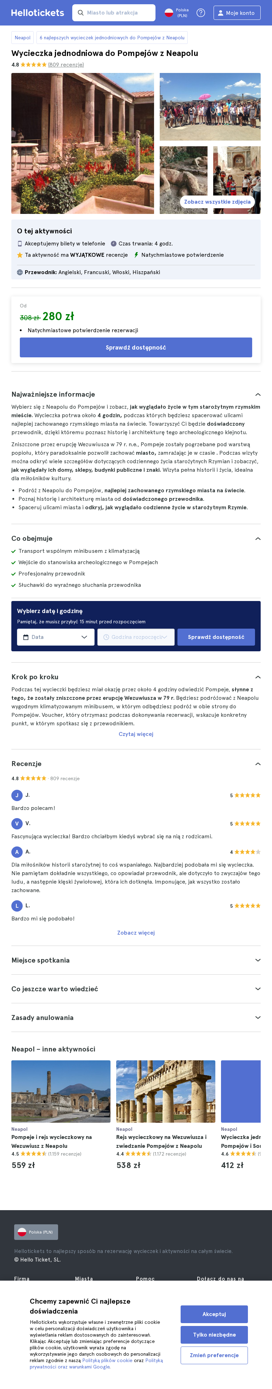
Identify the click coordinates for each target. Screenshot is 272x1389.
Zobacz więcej (136, 932)
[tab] (136, 394)
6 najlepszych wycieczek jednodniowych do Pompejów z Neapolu (112, 37)
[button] (136, 394)
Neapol (22, 37)
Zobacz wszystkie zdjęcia (217, 201)
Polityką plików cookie (107, 1360)
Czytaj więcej (136, 734)
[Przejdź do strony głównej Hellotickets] (39, 12)
